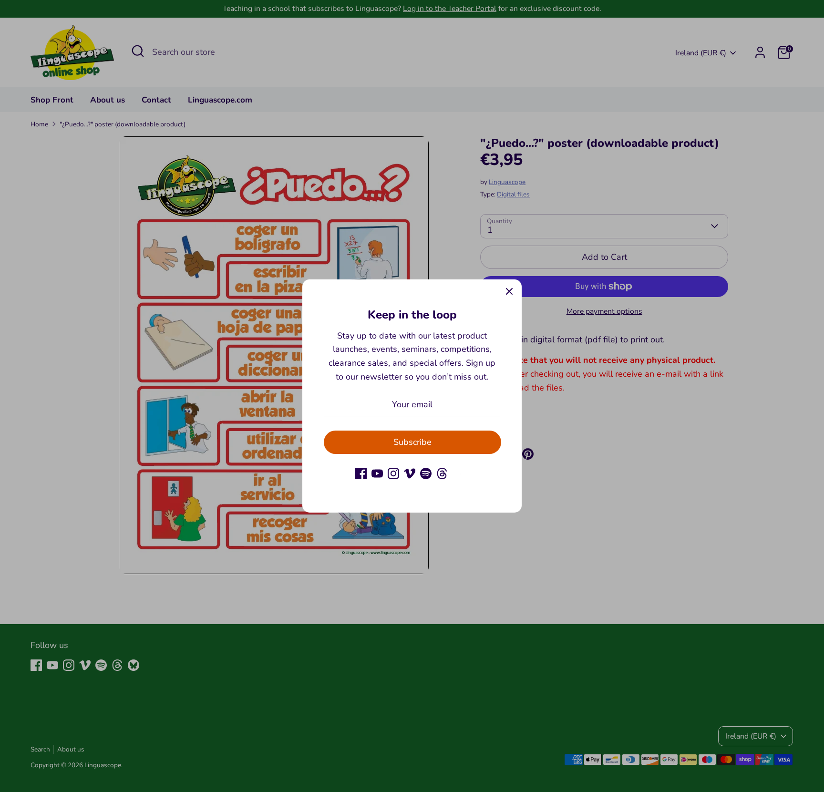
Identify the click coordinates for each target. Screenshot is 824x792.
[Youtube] (377, 473)
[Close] (509, 291)
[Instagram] (393, 473)
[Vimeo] (409, 473)
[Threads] (442, 473)
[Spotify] (426, 473)
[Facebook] (361, 473)
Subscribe (412, 442)
